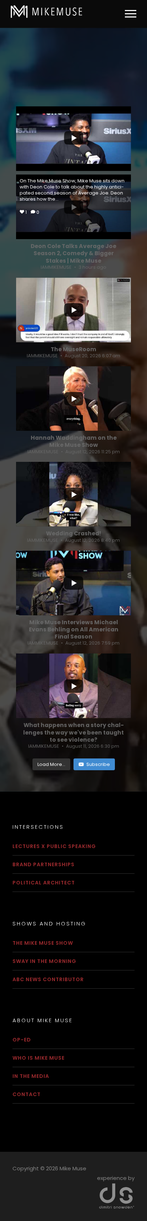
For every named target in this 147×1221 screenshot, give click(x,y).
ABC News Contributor (48, 979)
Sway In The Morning (44, 961)
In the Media (30, 1076)
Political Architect (43, 882)
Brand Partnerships (43, 864)
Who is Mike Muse (38, 1057)
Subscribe (98, 764)
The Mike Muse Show (42, 943)
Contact (26, 1094)
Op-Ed (21, 1039)
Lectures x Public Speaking (54, 846)
